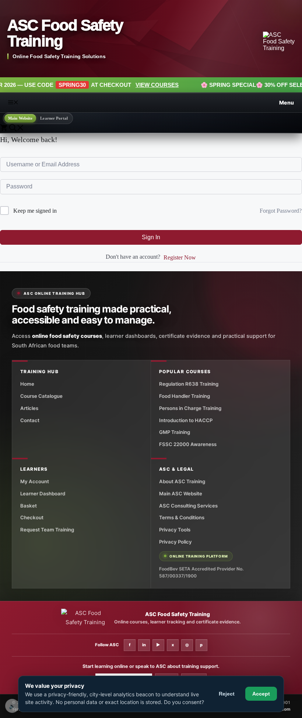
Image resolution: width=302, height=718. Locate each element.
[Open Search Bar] (16, 129)
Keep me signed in (35, 211)
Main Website (20, 118)
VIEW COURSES (130, 85)
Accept (261, 694)
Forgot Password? (281, 211)
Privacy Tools (174, 530)
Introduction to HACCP (186, 420)
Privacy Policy (175, 542)
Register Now (180, 257)
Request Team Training (47, 530)
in (144, 644)
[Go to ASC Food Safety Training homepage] (279, 41)
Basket (28, 506)
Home (27, 384)
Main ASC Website (180, 493)
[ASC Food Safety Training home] (85, 618)
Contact (29, 420)
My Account (34, 481)
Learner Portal (54, 118)
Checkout (31, 517)
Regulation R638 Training (188, 384)
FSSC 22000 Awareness (188, 444)
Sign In (151, 237)
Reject (227, 694)
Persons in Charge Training (190, 408)
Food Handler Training (184, 396)
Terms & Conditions (181, 517)
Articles (29, 408)
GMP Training (174, 432)
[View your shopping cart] (4, 129)
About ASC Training (182, 481)
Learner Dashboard (42, 493)
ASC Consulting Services (188, 506)
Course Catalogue (41, 396)
